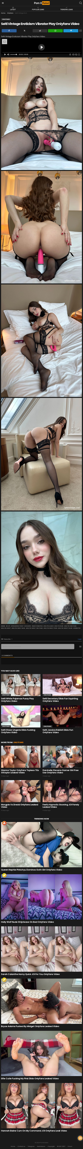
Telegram (31, 1146)
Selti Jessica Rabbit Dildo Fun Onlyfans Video (58, 731)
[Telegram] (70, 30)
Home (13, 1146)
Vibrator (77, 628)
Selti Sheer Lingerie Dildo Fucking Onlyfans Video (18, 731)
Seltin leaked (49, 626)
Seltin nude (59, 626)
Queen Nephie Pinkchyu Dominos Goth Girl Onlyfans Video (31, 869)
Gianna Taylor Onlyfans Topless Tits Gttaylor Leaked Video (20, 771)
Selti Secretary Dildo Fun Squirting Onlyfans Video (60, 700)
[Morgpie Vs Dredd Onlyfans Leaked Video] (20, 791)
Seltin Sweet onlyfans (35, 628)
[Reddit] (40, 30)
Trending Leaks (66, 9)
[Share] (9, 30)
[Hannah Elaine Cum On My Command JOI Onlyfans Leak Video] (41, 1105)
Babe (3, 626)
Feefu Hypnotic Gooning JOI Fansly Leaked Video (61, 806)
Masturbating (38, 626)
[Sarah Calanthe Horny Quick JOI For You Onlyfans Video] (41, 949)
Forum (70, 1146)
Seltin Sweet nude (19, 628)
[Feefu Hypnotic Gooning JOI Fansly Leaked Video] (62, 791)
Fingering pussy (18, 626)
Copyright (51, 1146)
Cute (8, 626)
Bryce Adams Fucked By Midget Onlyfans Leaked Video (30, 1026)
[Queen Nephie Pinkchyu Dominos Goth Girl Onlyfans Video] (41, 844)
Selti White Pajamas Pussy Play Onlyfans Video (17, 700)
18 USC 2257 (61, 1146)
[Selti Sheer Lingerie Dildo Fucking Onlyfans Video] (20, 716)
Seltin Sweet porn (51, 628)
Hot (4, 823)
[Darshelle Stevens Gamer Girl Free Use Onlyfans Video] (62, 757)
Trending (4, 875)
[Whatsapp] (55, 30)
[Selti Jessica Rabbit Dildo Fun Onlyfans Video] (62, 716)
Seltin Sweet (6, 628)
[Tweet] (24, 30)
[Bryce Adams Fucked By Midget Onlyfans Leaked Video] (41, 1001)
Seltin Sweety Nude (65, 628)
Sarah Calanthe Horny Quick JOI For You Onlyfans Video (30, 974)
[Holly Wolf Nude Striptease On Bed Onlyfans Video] (41, 896)
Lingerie (28, 626)
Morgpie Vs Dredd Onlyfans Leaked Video (19, 806)
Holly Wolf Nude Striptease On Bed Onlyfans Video (27, 921)
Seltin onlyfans (70, 626)
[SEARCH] (80, 3)
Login (80, 639)
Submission (41, 1146)
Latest (13, 9)
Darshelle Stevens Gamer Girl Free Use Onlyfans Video (61, 771)
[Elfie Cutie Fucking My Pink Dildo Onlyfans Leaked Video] (41, 1053)
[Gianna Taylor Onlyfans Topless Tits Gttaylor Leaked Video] (20, 757)
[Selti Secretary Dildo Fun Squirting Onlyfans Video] (62, 685)
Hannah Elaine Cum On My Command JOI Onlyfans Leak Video (34, 1130)
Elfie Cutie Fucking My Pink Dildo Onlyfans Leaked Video (30, 1078)
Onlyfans (6, 695)
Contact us (21, 1146)
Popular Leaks (38, 9)
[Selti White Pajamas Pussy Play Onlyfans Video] (20, 685)
